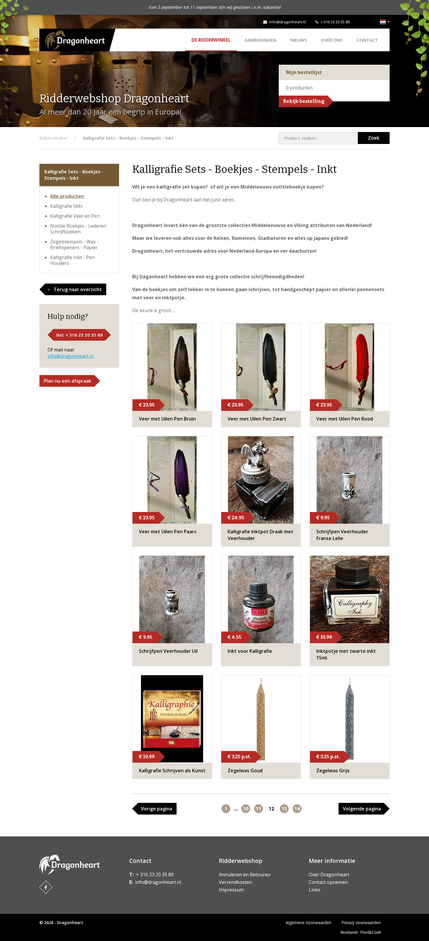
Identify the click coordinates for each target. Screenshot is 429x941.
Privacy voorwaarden (361, 922)
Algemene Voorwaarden (308, 922)
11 (258, 808)
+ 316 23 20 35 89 (335, 21)
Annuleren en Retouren (245, 874)
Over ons (332, 40)
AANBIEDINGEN (260, 40)
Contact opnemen (328, 882)
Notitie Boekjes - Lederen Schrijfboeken (78, 229)
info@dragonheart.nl (287, 21)
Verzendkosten (235, 882)
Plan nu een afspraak (67, 381)
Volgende (362, 808)
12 (271, 808)
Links (314, 890)
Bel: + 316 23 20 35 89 (79, 335)
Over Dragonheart (329, 874)
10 (245, 808)
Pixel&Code (370, 932)
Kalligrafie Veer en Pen (75, 216)
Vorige (156, 808)
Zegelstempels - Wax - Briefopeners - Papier (74, 244)
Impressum (231, 890)
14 (297, 808)
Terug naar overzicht (77, 289)
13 (284, 808)
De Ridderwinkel (211, 40)
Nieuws (298, 40)
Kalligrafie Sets (66, 206)
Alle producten (67, 196)
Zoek (373, 138)
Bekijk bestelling (304, 101)
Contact (367, 40)
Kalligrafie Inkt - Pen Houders (72, 260)
